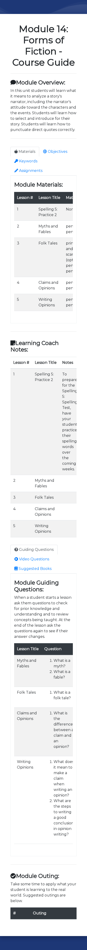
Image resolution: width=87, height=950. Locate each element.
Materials (26, 151)
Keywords (27, 161)
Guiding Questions (36, 549)
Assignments (30, 170)
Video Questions (33, 559)
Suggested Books (35, 568)
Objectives (57, 151)
